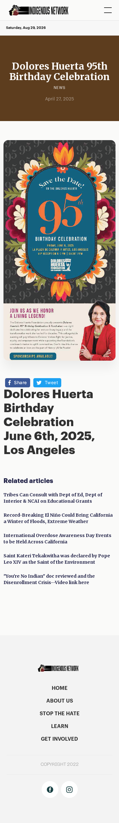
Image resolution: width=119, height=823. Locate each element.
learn (59, 726)
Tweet (51, 382)
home (60, 688)
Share (20, 382)
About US (59, 701)
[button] (106, 10)
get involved (59, 739)
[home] (41, 10)
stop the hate (60, 713)
